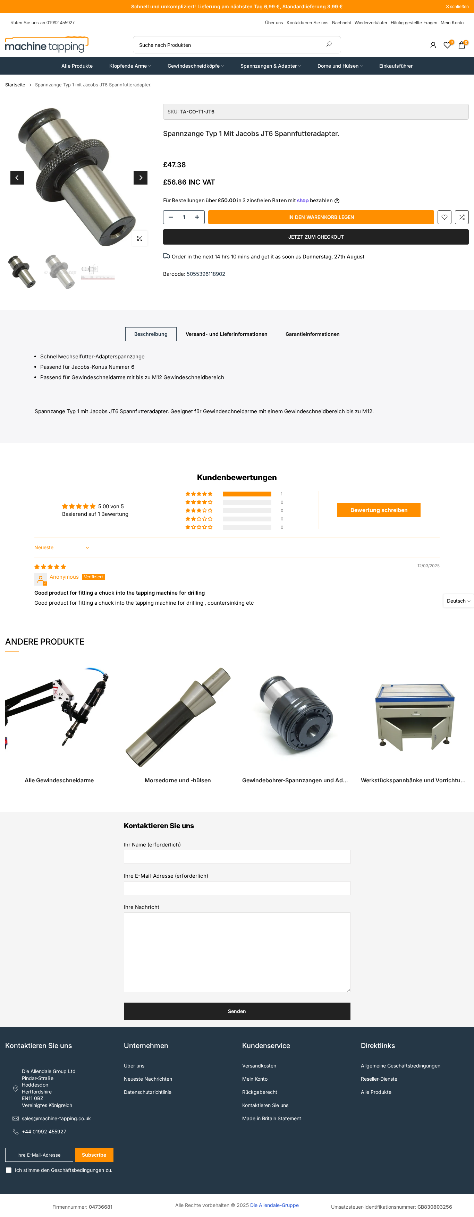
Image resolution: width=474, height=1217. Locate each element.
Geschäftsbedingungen (77, 1170)
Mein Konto (452, 22)
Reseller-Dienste (379, 1079)
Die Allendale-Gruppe (274, 1205)
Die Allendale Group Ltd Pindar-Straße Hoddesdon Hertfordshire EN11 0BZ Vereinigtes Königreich (49, 1088)
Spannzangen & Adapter (268, 66)
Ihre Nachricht (141, 907)
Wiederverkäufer (371, 22)
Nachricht (341, 22)
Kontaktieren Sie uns (308, 22)
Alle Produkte (77, 66)
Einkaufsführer (396, 66)
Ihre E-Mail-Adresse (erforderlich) (166, 876)
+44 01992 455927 (44, 1131)
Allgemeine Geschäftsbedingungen (400, 1066)
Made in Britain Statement (271, 1118)
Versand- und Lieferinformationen (227, 334)
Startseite (15, 85)
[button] (199, 494)
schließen (18, 7)
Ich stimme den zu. (63, 1170)
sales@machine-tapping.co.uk (56, 1118)
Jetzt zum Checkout (316, 237)
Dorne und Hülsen (338, 66)
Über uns (274, 22)
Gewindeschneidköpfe (194, 66)
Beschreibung (151, 334)
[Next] (140, 178)
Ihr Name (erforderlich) (152, 844)
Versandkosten (259, 1066)
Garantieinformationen (313, 334)
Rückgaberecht (259, 1092)
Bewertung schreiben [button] (379, 510)
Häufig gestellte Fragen (414, 22)
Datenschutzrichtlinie (147, 1092)
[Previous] (17, 178)
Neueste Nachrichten (148, 1079)
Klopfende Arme (128, 66)
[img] (50, 566)
